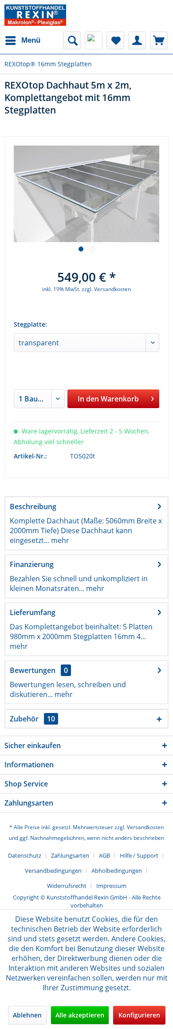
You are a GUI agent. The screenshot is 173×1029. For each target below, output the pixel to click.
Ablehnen (27, 1015)
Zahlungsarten (70, 855)
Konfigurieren (139, 1015)
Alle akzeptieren (79, 1015)
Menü (30, 40)
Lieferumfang (32, 612)
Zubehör (32, 719)
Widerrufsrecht (66, 886)
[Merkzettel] (115, 40)
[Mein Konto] (137, 40)
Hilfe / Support (139, 855)
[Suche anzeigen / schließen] (72, 40)
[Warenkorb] (159, 40)
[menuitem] (22, 40)
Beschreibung (33, 506)
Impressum (111, 886)
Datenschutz (24, 855)
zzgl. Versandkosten (106, 289)
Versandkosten (145, 827)
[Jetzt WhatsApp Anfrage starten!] (93, 40)
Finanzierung (32, 564)
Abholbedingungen (116, 871)
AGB (104, 855)
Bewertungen (32, 670)
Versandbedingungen (53, 871)
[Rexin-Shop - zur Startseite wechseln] (35, 15)
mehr (59, 540)
